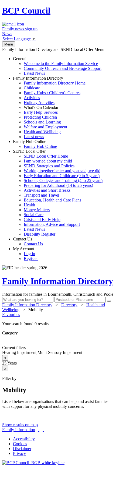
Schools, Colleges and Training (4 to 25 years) (63, 180)
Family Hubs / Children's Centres (52, 92)
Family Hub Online (35, 144)
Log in (29, 253)
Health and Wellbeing (42, 131)
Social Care (33, 214)
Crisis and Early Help (42, 219)
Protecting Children (40, 117)
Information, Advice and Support (52, 224)
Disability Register (39, 234)
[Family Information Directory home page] (33, 462)
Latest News (34, 73)
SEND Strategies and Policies (49, 166)
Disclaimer (22, 448)
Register (31, 258)
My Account (25, 253)
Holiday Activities (39, 102)
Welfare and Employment (45, 127)
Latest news (34, 136)
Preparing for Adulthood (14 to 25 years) (58, 185)
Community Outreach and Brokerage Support (62, 68)
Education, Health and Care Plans (52, 200)
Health (29, 205)
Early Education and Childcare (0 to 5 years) (62, 175)
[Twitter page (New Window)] (38, 429)
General (57, 66)
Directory (69, 304)
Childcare (32, 88)
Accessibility (24, 439)
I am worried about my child (48, 161)
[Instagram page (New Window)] (43, 429)
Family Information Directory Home (55, 83)
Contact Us (28, 241)
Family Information (18, 429)
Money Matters (37, 209)
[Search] (109, 301)
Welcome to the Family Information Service (61, 63)
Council (26, 10)
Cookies (20, 443)
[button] (58, 323)
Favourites (11, 314)
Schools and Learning (42, 122)
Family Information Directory (49, 107)
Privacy (19, 453)
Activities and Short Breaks (47, 190)
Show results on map (20, 424)
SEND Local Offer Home (46, 156)
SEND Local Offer (58, 192)
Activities (32, 97)
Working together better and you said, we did (62, 170)
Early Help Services (41, 112)
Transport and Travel (41, 195)
